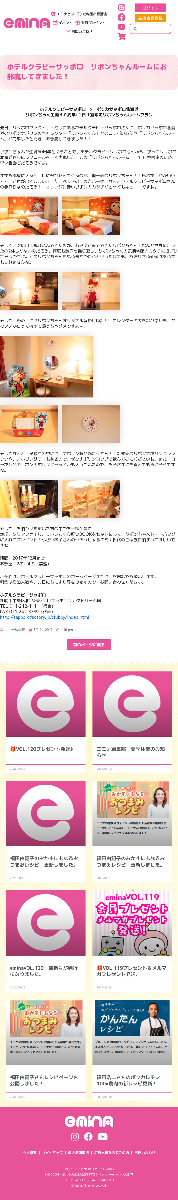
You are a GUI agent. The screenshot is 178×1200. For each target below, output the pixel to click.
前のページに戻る (89, 644)
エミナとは (65, 13)
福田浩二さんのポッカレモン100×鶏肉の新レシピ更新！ (128, 1080)
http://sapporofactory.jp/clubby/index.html (44, 617)
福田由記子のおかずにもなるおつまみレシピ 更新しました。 (44, 861)
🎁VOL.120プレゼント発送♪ (41, 748)
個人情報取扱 (78, 1152)
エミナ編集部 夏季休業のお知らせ (131, 752)
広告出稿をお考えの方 (111, 1152)
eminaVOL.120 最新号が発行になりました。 (44, 971)
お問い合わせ (82, 31)
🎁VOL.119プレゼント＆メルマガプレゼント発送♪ (132, 971)
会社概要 (30, 1152)
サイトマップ (52, 1152)
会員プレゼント (93, 22)
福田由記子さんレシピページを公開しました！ (44, 1080)
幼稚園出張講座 (95, 13)
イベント (66, 22)
